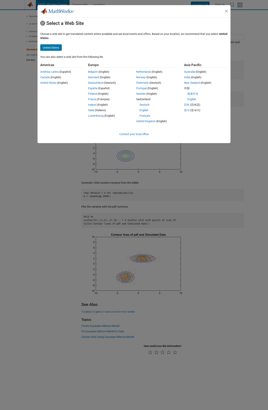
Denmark (93, 77)
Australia (189, 71)
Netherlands (143, 71)
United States (48, 82)
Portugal (141, 88)
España (92, 88)
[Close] (226, 11)
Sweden (141, 93)
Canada (45, 77)
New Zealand (192, 82)
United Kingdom (146, 121)
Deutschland (95, 82)
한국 (187, 110)
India (187, 77)
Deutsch (144, 104)
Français (144, 115)
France (92, 99)
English (143, 110)
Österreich (142, 82)
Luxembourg (96, 115)
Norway (141, 77)
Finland (92, 93)
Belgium (93, 71)
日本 (187, 104)
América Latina (49, 71)
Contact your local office (134, 134)
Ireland (92, 104)
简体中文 (192, 93)
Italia (91, 110)
